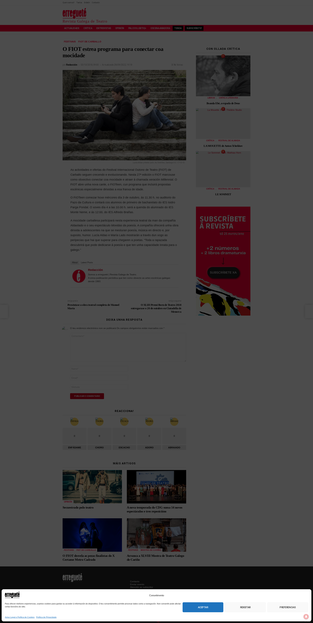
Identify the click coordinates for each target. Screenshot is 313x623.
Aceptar (203, 607)
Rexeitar (245, 607)
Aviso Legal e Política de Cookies (20, 617)
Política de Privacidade (46, 617)
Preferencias (288, 607)
